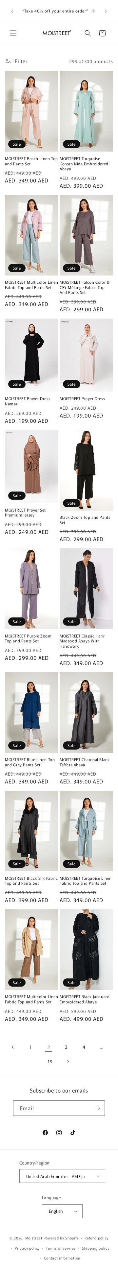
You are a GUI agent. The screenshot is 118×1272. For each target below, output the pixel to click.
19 (50, 1061)
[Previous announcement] (12, 11)
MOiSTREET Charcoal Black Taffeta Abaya (84, 762)
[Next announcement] (106, 11)
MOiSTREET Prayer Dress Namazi (27, 401)
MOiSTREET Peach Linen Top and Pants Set (31, 161)
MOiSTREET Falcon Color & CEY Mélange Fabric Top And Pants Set (84, 287)
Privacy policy (27, 1248)
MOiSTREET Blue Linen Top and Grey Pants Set (30, 762)
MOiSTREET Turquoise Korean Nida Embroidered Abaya (84, 163)
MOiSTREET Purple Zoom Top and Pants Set (28, 638)
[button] (13, 33)
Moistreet (34, 1237)
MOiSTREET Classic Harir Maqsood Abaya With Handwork (82, 641)
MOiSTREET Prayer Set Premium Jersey (25, 512)
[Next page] (68, 1061)
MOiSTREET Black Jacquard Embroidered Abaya (84, 999)
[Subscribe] (97, 1108)
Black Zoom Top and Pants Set (85, 520)
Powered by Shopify (61, 1237)
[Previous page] (13, 1047)
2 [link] (48, 1047)
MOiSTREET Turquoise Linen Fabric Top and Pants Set (86, 881)
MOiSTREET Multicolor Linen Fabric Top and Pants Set (31, 284)
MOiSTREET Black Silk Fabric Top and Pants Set (31, 881)
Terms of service (61, 1248)
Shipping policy (95, 1248)
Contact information (62, 1257)
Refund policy (96, 1237)
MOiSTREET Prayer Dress (82, 398)
